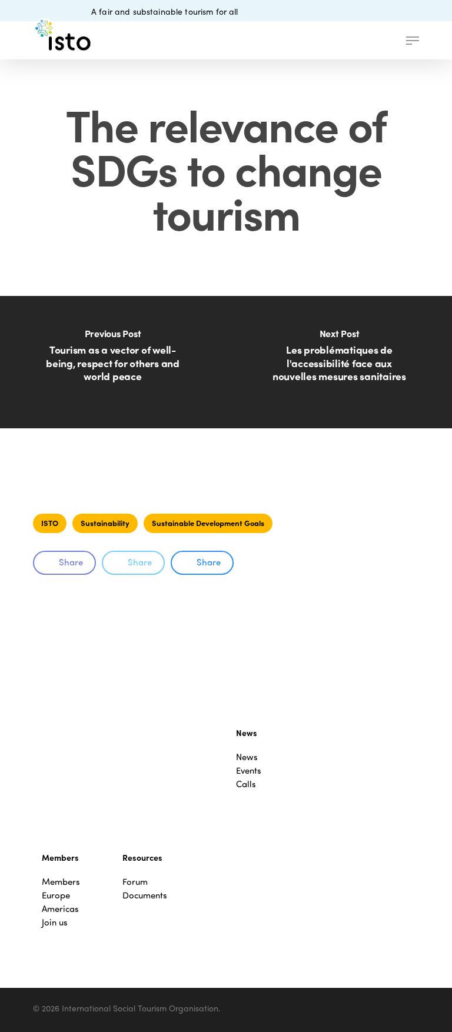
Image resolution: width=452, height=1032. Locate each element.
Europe (56, 895)
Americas (60, 908)
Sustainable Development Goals (208, 522)
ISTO (49, 522)
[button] (412, 40)
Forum (135, 881)
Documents (144, 895)
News (247, 757)
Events (248, 770)
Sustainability (105, 522)
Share (71, 561)
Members (61, 881)
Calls (246, 784)
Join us (55, 922)
